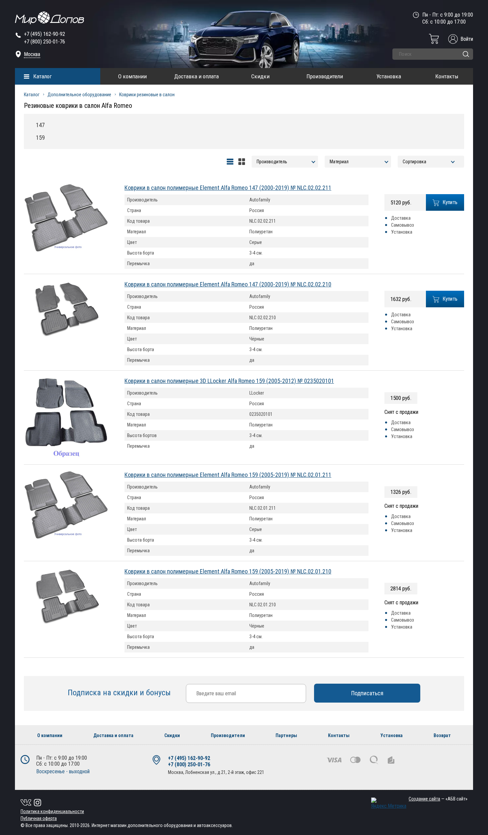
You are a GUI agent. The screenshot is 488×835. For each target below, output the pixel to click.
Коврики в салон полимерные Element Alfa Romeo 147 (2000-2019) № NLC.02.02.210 (227, 284)
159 (40, 137)
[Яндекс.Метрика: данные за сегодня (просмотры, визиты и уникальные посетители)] (388, 803)
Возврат (442, 735)
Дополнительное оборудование (79, 94)
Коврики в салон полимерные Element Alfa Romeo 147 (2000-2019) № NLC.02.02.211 (227, 187)
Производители (324, 76)
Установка (388, 76)
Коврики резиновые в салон (147, 94)
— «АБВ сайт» (438, 798)
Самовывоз (402, 225)
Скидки (260, 76)
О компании (132, 76)
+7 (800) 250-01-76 (44, 41)
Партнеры (286, 735)
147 (40, 124)
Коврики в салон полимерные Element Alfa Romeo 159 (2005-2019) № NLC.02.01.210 (227, 571)
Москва (32, 54)
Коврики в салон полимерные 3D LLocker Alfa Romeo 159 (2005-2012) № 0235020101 (229, 380)
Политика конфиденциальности (52, 811)
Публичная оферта (39, 818)
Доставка (401, 218)
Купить (450, 202)
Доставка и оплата (196, 76)
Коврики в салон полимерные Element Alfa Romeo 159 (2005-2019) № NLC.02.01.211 (227, 474)
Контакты (446, 76)
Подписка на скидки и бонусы (120, 692)
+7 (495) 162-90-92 (44, 34)
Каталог (42, 76)
